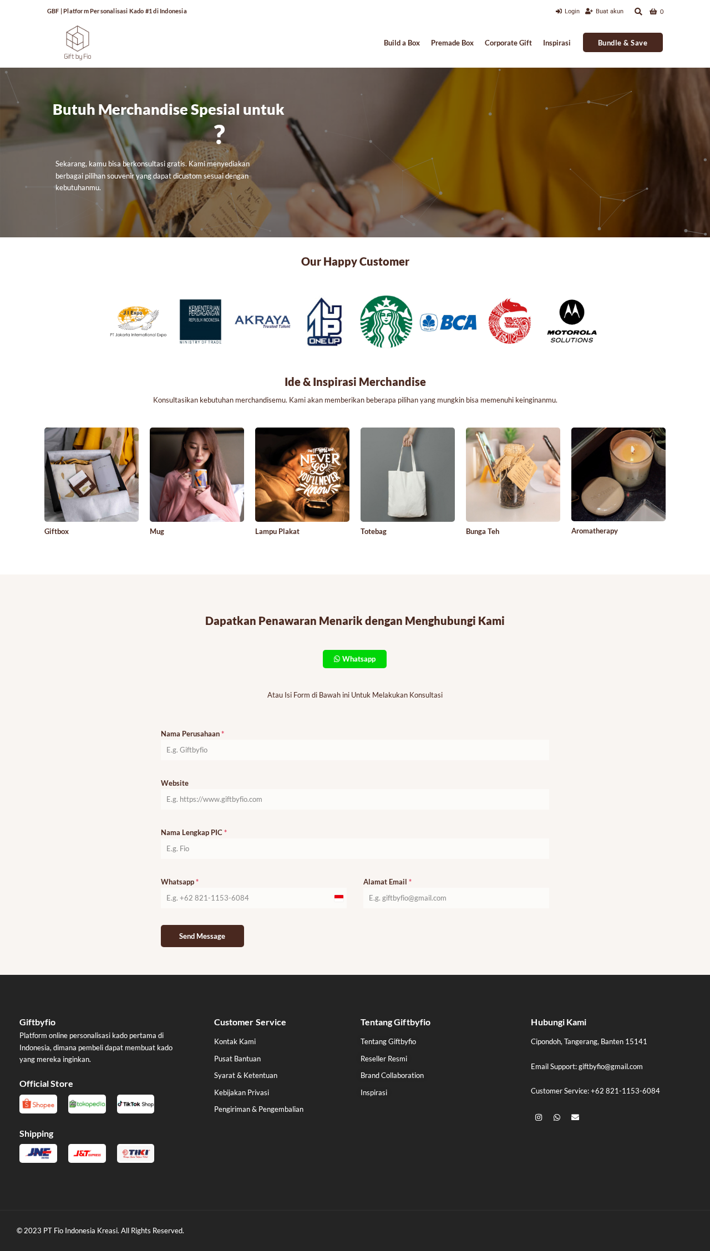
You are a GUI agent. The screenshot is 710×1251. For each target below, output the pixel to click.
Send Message (202, 936)
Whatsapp (180, 881)
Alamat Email (387, 881)
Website (175, 783)
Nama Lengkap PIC (194, 832)
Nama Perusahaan (192, 733)
